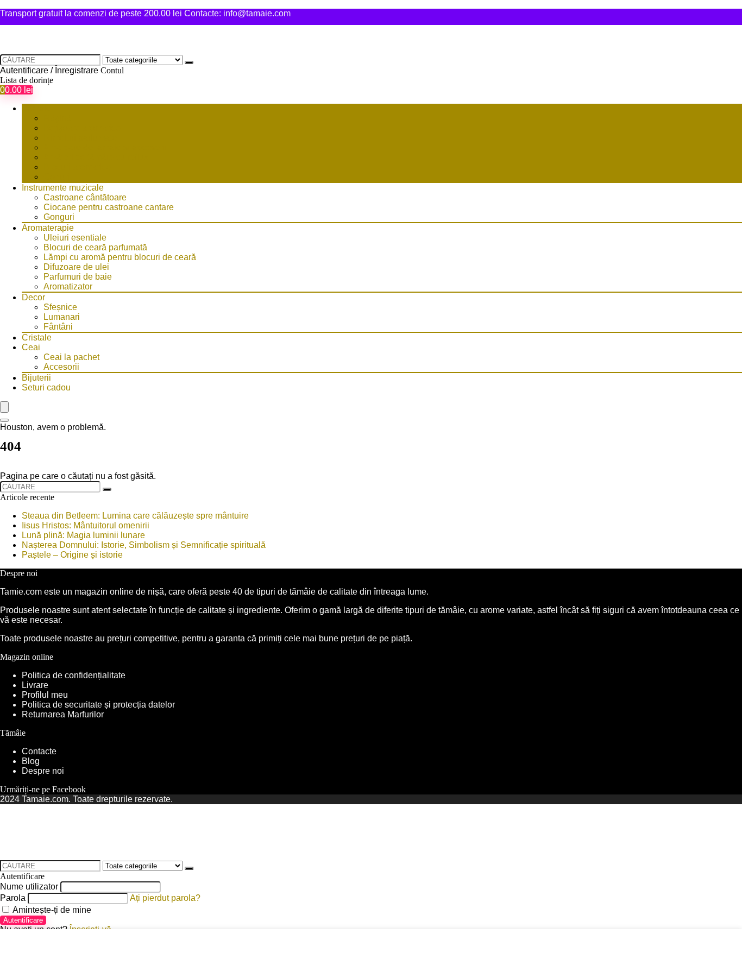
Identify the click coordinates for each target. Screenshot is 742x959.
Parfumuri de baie (77, 276)
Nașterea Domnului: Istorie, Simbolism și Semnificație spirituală (144, 545)
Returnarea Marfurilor (64, 714)
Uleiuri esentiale (74, 237)
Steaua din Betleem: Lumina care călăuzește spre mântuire (135, 515)
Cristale (37, 337)
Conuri (56, 176)
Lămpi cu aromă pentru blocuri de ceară (119, 257)
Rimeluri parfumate (80, 137)
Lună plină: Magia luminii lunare (83, 535)
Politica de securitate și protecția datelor (98, 704)
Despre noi (43, 770)
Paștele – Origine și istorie (72, 554)
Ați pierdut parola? (165, 898)
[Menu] (4, 407)
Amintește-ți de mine (51, 909)
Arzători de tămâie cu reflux (95, 157)
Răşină (57, 118)
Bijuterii (36, 377)
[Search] (4, 420)
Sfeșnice (60, 307)
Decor (33, 297)
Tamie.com (21, 591)
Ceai (31, 347)
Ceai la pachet (71, 357)
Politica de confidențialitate (73, 675)
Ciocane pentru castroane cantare (108, 207)
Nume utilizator (29, 886)
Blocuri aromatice (77, 167)
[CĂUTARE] (189, 62)
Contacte (39, 751)
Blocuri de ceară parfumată (95, 247)
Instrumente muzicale (63, 187)
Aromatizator (67, 286)
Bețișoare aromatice (82, 128)
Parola (13, 898)
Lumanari (61, 316)
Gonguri (58, 217)
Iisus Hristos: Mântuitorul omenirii (85, 525)
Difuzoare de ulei (76, 267)
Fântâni (58, 326)
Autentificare (23, 920)
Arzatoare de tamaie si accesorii (105, 147)
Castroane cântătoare (85, 197)
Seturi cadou (46, 387)
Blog (31, 761)
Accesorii (61, 366)
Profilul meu (45, 694)
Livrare (35, 685)
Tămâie (36, 108)
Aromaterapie (48, 227)
